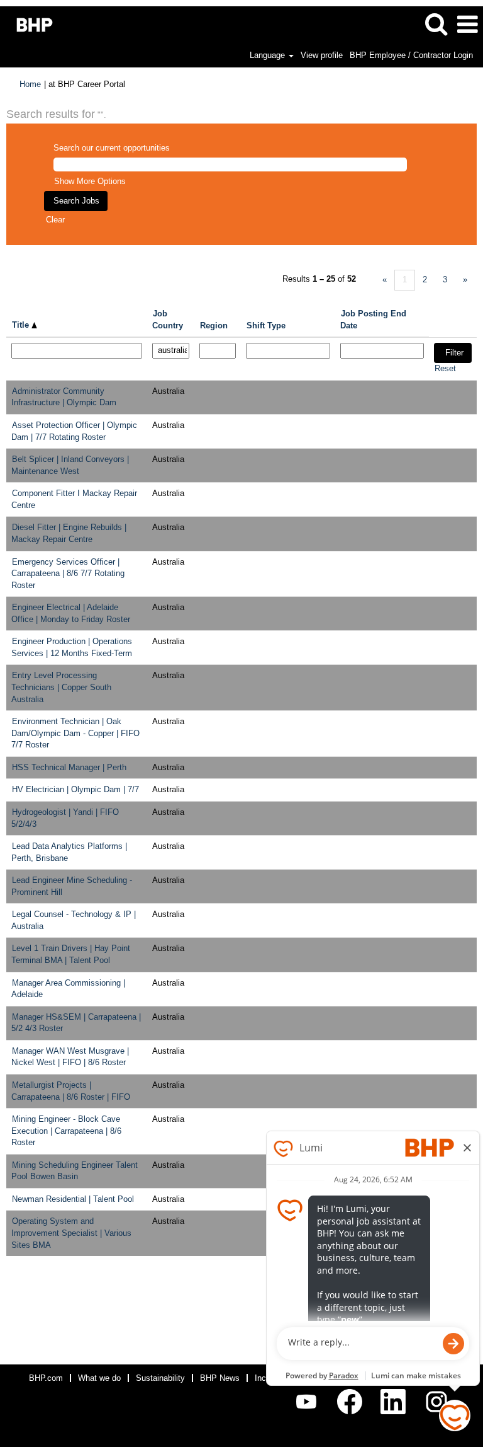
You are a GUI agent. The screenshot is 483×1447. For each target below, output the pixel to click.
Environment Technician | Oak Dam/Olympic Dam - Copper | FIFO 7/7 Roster (75, 733)
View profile (322, 55)
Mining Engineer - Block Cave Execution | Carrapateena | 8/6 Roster (66, 1130)
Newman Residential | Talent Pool (73, 1199)
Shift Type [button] (266, 325)
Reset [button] (445, 368)
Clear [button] (55, 219)
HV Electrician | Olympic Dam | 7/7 (75, 789)
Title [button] (21, 325)
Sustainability (160, 1378)
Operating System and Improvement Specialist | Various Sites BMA (71, 1232)
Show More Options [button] (90, 181)
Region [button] (214, 325)
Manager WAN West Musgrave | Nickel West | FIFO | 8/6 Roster (70, 1057)
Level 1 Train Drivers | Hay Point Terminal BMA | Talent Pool (70, 954)
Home (30, 84)
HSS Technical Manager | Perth (69, 767)
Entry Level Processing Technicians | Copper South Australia (61, 687)
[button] (467, 24)
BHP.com (46, 1378)
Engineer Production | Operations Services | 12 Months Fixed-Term (71, 647)
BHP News (220, 1378)
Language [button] (268, 55)
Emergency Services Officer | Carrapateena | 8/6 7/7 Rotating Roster (68, 573)
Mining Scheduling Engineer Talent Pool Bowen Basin (74, 1171)
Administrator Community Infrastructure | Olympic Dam (63, 397)
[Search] (436, 23)
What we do (99, 1378)
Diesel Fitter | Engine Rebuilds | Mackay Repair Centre (68, 533)
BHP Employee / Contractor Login (411, 55)
